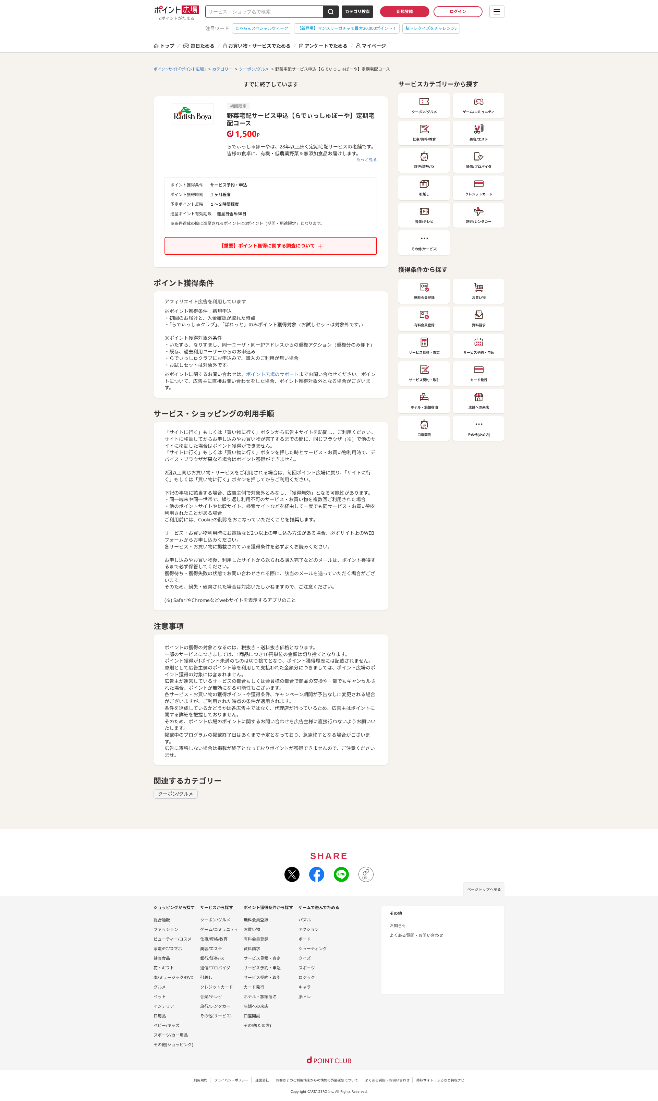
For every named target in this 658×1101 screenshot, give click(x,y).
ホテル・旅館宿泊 (260, 997)
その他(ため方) (257, 1025)
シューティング (312, 949)
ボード (304, 939)
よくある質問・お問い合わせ (416, 935)
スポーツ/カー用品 (171, 1035)
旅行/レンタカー (215, 1006)
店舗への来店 (256, 1006)
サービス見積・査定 (262, 958)
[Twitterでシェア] (292, 874)
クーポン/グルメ (175, 793)
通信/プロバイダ (215, 968)
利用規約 (200, 1080)
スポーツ (306, 968)
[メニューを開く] (496, 11)
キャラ (304, 987)
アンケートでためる (326, 46)
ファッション (166, 929)
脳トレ (304, 997)
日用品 (160, 1016)
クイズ (304, 958)
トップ (167, 46)
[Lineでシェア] (341, 874)
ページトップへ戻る (484, 889)
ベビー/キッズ (167, 1025)
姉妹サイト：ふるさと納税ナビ (440, 1080)
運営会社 (262, 1080)
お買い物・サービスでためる (259, 46)
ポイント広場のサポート (272, 374)
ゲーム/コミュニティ (219, 929)
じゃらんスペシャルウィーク (261, 28)
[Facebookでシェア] (316, 874)
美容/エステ (211, 949)
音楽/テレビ (211, 997)
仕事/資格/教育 (214, 939)
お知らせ (398, 926)
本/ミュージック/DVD (174, 977)
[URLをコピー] (366, 874)
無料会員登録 (256, 920)
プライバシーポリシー (231, 1080)
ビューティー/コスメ (173, 939)
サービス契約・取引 (262, 977)
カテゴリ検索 (357, 11)
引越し (206, 977)
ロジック (306, 977)
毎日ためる (203, 46)
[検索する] (331, 11)
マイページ (374, 46)
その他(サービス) (216, 1016)
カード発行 (254, 987)
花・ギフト (164, 968)
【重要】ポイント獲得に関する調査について (267, 245)
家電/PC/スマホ (168, 949)
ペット (160, 997)
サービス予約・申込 (262, 968)
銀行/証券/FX (212, 958)
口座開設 (252, 1016)
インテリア (164, 1006)
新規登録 (405, 11)
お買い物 (252, 929)
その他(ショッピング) (173, 1045)
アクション (308, 929)
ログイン (458, 11)
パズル (304, 920)
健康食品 (162, 958)
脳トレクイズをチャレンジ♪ (431, 28)
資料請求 (252, 949)
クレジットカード (216, 987)
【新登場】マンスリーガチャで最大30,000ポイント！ (347, 28)
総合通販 (162, 920)
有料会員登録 (256, 939)
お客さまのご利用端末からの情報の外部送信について (317, 1080)
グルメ (160, 987)
